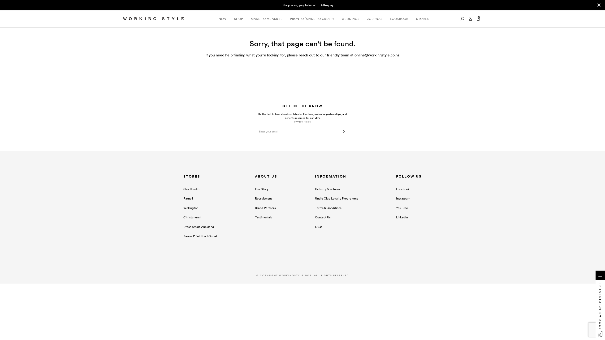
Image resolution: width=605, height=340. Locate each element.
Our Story (261, 189)
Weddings (350, 19)
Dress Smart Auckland (198, 227)
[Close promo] (599, 5)
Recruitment (263, 198)
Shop (238, 19)
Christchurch (192, 217)
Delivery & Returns (327, 189)
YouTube (402, 208)
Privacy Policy (302, 121)
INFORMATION (330, 176)
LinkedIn (402, 217)
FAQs (318, 227)
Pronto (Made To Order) (312, 19)
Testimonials (263, 217)
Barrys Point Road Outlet (200, 236)
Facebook (403, 189)
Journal (374, 19)
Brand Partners (265, 208)
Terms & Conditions (328, 208)
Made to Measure (267, 19)
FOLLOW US (409, 176)
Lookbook (399, 19)
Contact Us (323, 217)
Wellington (190, 208)
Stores (422, 19)
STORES (191, 176)
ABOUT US (266, 176)
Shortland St (192, 189)
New (222, 19)
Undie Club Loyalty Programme (336, 198)
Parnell (188, 198)
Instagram (403, 198)
